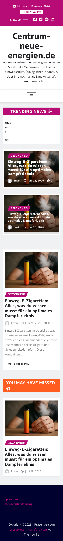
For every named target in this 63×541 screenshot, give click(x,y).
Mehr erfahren (18, 364)
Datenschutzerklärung (17, 504)
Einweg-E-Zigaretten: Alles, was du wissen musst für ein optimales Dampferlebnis (29, 167)
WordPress (17, 530)
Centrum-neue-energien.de (31, 45)
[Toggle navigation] (31, 95)
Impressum (10, 499)
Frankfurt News (37, 530)
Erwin (17, 180)
